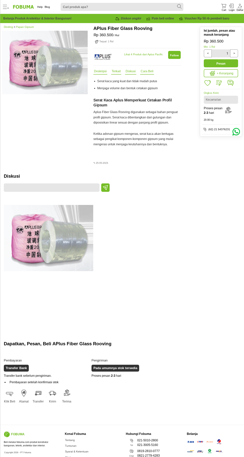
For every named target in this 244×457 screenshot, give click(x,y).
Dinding (8, 26)
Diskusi (131, 71)
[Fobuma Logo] (23, 7)
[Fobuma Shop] (7, 434)
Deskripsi (100, 71)
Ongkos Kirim (211, 93)
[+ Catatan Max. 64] (219, 83)
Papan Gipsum (25, 26)
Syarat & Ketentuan (76, 451)
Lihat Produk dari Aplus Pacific (143, 54)
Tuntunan (70, 445)
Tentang (70, 440)
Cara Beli (147, 71)
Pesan (221, 63)
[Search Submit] (179, 6)
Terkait (116, 71)
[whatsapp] (230, 85)
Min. (209, 46)
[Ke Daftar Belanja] (207, 83)
